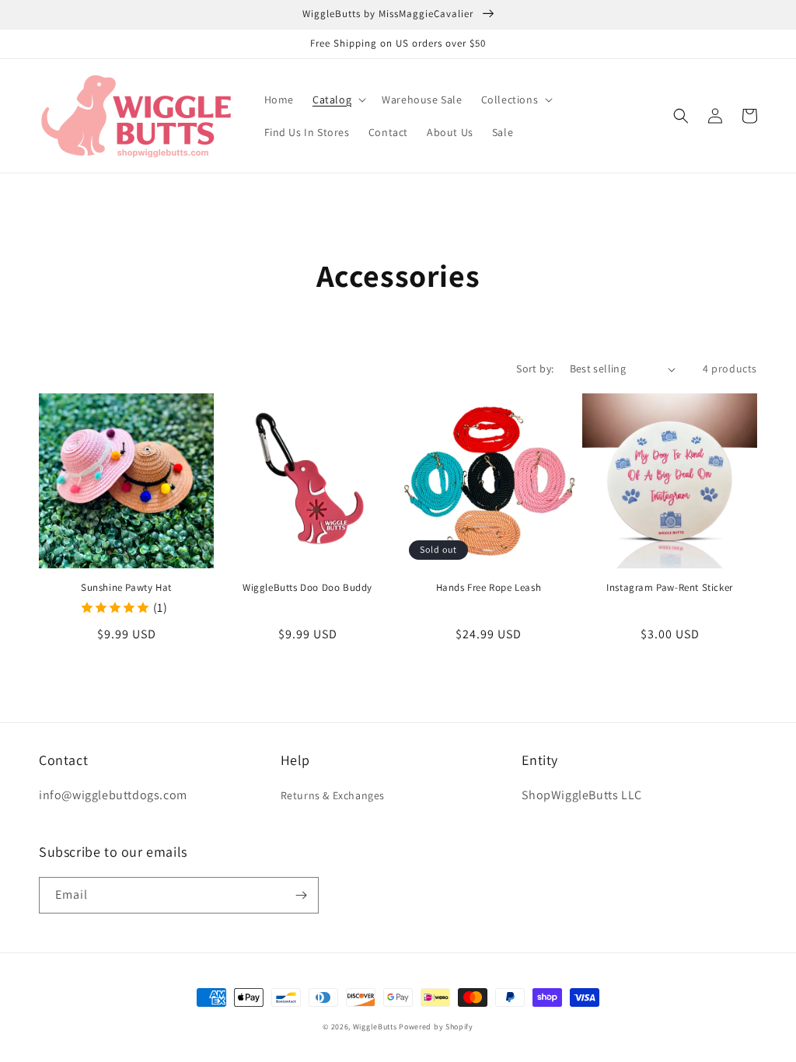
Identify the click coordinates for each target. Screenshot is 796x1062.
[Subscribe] (301, 895)
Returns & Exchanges (333, 795)
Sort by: (534, 369)
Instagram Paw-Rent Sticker (669, 588)
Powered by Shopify (436, 1027)
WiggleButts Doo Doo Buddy (307, 588)
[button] (337, 99)
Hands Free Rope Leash (489, 588)
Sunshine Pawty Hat (126, 588)
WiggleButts (375, 1027)
